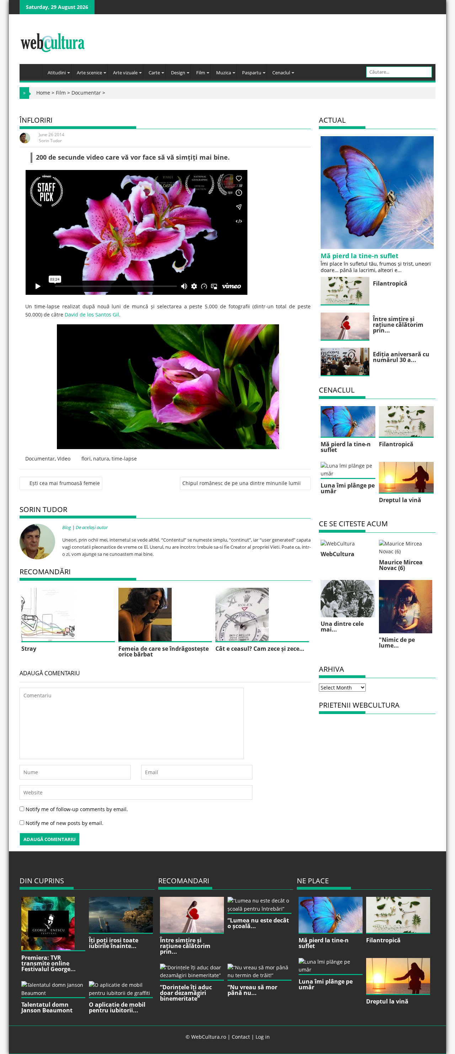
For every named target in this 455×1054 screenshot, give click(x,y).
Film (200, 72)
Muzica (223, 72)
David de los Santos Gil (92, 314)
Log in (263, 1036)
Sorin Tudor (50, 141)
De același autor (92, 527)
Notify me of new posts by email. (64, 823)
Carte (154, 72)
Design (178, 72)
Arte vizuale (125, 72)
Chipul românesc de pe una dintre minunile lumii (241, 483)
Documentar (86, 92)
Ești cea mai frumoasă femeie (65, 483)
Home (43, 92)
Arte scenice (89, 72)
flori (86, 458)
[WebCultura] (32, 69)
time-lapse (124, 458)
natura (101, 458)
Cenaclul (281, 72)
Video (63, 458)
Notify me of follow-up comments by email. (77, 809)
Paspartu (251, 72)
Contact (241, 1036)
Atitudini (57, 72)
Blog (66, 527)
